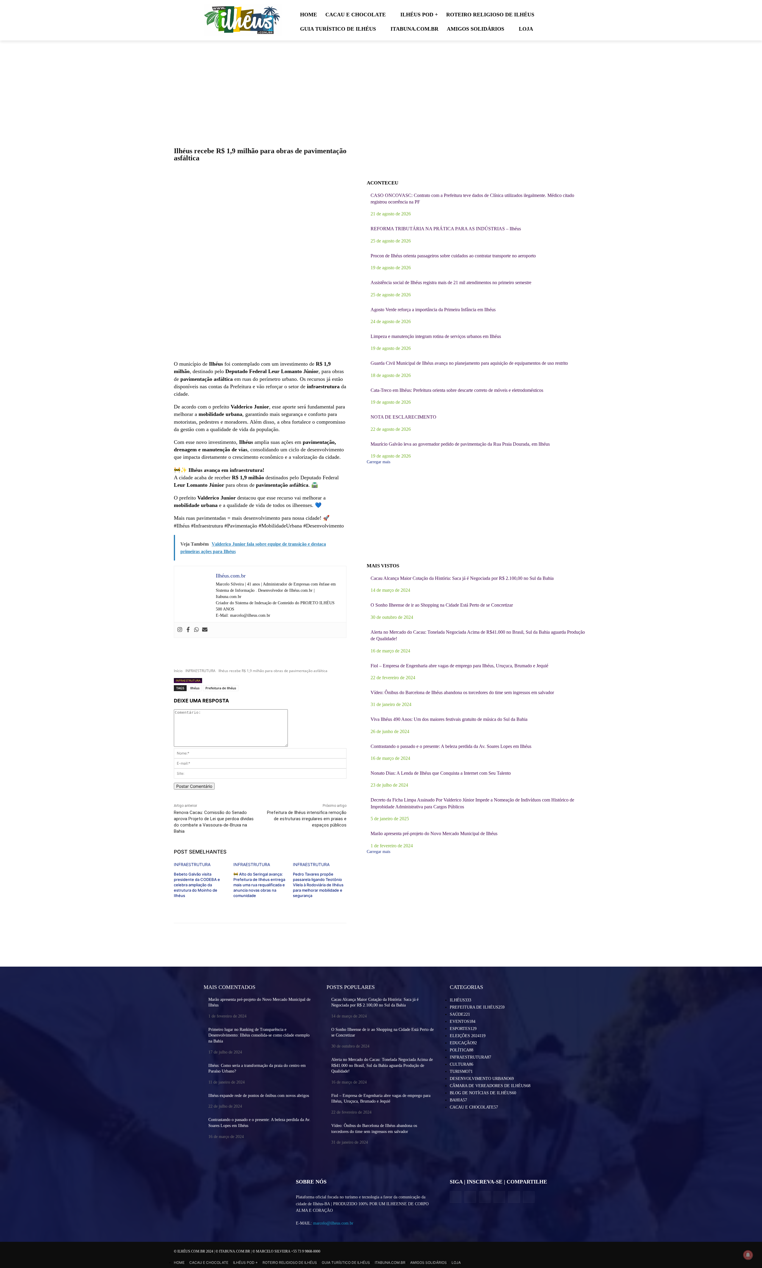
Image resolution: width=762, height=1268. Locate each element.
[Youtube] (529, 1197)
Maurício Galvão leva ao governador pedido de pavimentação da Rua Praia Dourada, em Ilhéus (460, 444)
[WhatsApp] (514, 1197)
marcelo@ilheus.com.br (333, 1223)
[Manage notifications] (748, 1255)
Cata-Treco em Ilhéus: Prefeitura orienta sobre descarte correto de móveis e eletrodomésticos (457, 390)
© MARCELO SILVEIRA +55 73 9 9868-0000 (286, 1251)
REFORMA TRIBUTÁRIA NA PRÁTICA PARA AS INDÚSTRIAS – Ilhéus (446, 228)
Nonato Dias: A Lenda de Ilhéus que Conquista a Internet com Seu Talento (441, 773)
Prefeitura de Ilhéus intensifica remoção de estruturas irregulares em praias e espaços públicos (306, 819)
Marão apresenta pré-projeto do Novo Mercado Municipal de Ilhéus (434, 833)
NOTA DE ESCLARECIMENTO (403, 416)
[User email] (204, 630)
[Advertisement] (260, 312)
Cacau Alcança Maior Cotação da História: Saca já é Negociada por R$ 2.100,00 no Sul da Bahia (462, 578)
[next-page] (175, 905)
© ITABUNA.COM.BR (233, 1251)
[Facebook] (188, 630)
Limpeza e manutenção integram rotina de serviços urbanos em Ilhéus (436, 336)
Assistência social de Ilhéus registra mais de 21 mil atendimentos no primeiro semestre (451, 282)
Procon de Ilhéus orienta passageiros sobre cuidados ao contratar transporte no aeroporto (453, 255)
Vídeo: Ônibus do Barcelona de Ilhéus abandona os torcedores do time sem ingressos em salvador (462, 692)
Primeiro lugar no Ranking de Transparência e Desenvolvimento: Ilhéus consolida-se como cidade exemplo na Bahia (259, 1035)
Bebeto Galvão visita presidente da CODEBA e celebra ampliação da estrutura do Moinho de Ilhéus (197, 885)
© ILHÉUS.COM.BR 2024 (194, 1251)
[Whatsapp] (196, 630)
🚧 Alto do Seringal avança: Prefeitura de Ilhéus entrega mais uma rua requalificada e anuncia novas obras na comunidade (259, 885)
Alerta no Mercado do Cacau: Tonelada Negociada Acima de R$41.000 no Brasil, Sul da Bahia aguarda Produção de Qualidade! (382, 1065)
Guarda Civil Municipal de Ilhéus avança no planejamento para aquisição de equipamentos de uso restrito (469, 363)
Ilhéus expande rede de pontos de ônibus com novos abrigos (258, 1095)
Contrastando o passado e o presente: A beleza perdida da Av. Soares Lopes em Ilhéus (451, 746)
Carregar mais (378, 462)
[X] (485, 1197)
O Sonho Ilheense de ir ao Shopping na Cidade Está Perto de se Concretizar (442, 605)
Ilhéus (194, 688)
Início (178, 670)
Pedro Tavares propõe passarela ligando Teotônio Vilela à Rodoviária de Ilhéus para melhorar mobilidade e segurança (318, 885)
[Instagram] (179, 630)
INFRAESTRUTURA (200, 670)
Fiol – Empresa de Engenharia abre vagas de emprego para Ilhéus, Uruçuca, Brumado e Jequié (459, 665)
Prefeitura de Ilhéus (220, 688)
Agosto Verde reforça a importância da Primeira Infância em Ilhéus (433, 309)
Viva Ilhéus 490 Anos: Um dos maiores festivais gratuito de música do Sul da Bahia (449, 719)
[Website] (499, 1197)
